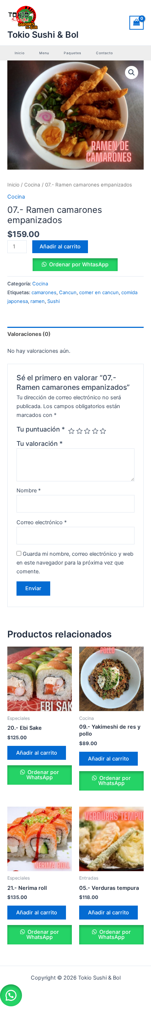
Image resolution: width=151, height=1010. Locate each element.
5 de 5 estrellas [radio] (103, 431)
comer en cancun (99, 292)
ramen (37, 301)
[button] (131, 72)
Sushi (53, 301)
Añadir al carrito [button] (36, 753)
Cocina (32, 185)
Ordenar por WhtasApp (78, 264)
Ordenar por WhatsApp (42, 775)
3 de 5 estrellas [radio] (87, 431)
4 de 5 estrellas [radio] (95, 431)
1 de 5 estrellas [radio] (71, 431)
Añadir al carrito (60, 246)
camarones (44, 292)
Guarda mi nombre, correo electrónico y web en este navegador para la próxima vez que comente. (74, 563)
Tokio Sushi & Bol (42, 34)
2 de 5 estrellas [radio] (79, 431)
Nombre (28, 490)
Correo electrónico (41, 522)
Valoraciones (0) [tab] (29, 334)
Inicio (13, 185)
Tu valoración (39, 443)
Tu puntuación (40, 429)
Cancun (68, 292)
